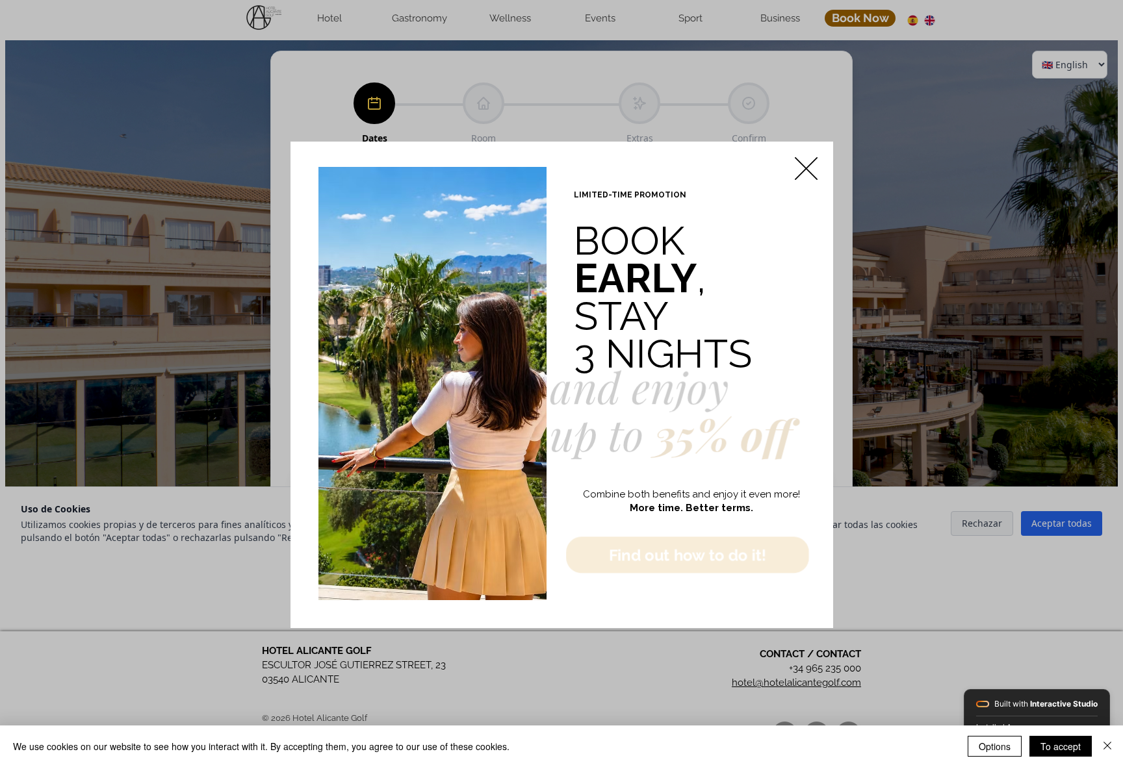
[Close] (1107, 746)
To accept (1060, 746)
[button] (806, 168)
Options (995, 746)
